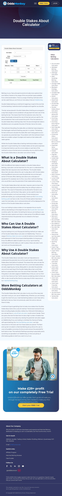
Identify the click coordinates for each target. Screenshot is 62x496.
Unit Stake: (9, 52)
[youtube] (23, 466)
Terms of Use (21, 493)
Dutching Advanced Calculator (55, 114)
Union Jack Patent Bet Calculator (55, 268)
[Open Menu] (35, 3)
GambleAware (27, 489)
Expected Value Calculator (55, 147)
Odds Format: (8, 57)
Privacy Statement (31, 493)
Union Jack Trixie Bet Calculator (55, 285)
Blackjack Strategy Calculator (55, 89)
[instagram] (19, 466)
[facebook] (7, 466)
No (15, 61)
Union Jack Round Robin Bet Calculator (56, 274)
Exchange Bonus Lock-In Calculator (56, 141)
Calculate (23, 76)
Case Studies (10, 458)
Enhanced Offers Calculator (55, 136)
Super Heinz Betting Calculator (55, 252)
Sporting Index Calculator (55, 243)
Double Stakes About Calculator (56, 109)
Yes (12, 61)
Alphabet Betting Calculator (55, 69)
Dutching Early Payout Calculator (55, 123)
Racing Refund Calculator (55, 212)
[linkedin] (15, 466)
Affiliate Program (11, 452)
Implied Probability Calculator (55, 170)
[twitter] (11, 466)
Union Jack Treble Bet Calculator (55, 279)
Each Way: (6, 61)
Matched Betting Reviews (14, 455)
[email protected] (15, 444)
